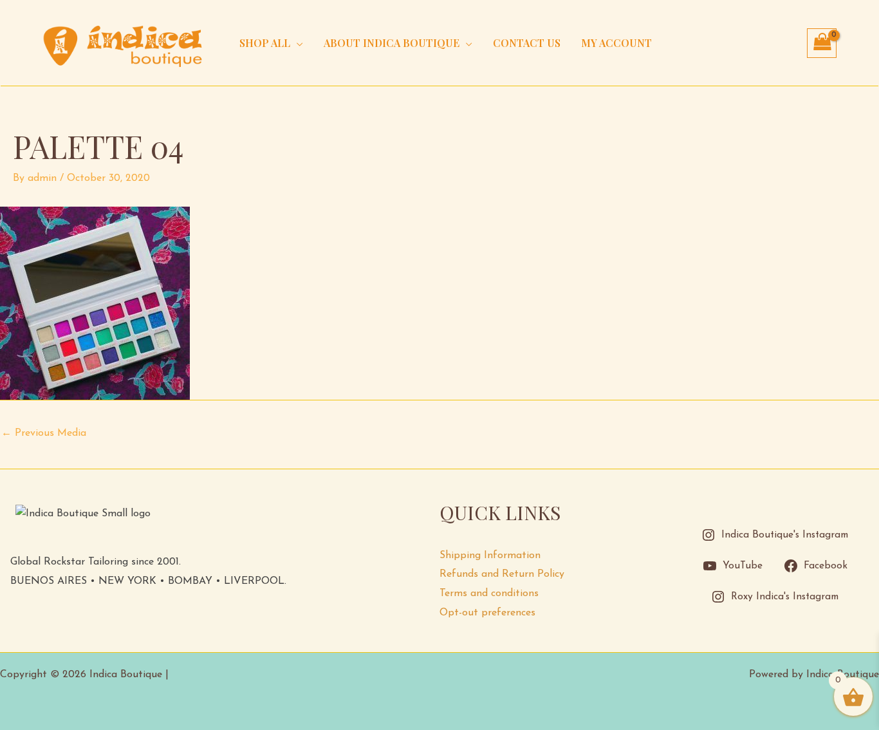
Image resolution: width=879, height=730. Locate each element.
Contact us (526, 43)
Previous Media (43, 433)
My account (616, 43)
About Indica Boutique (391, 43)
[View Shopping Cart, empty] (822, 43)
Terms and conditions (489, 593)
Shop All (264, 43)
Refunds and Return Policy (501, 574)
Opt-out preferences (487, 613)
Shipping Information (490, 555)
